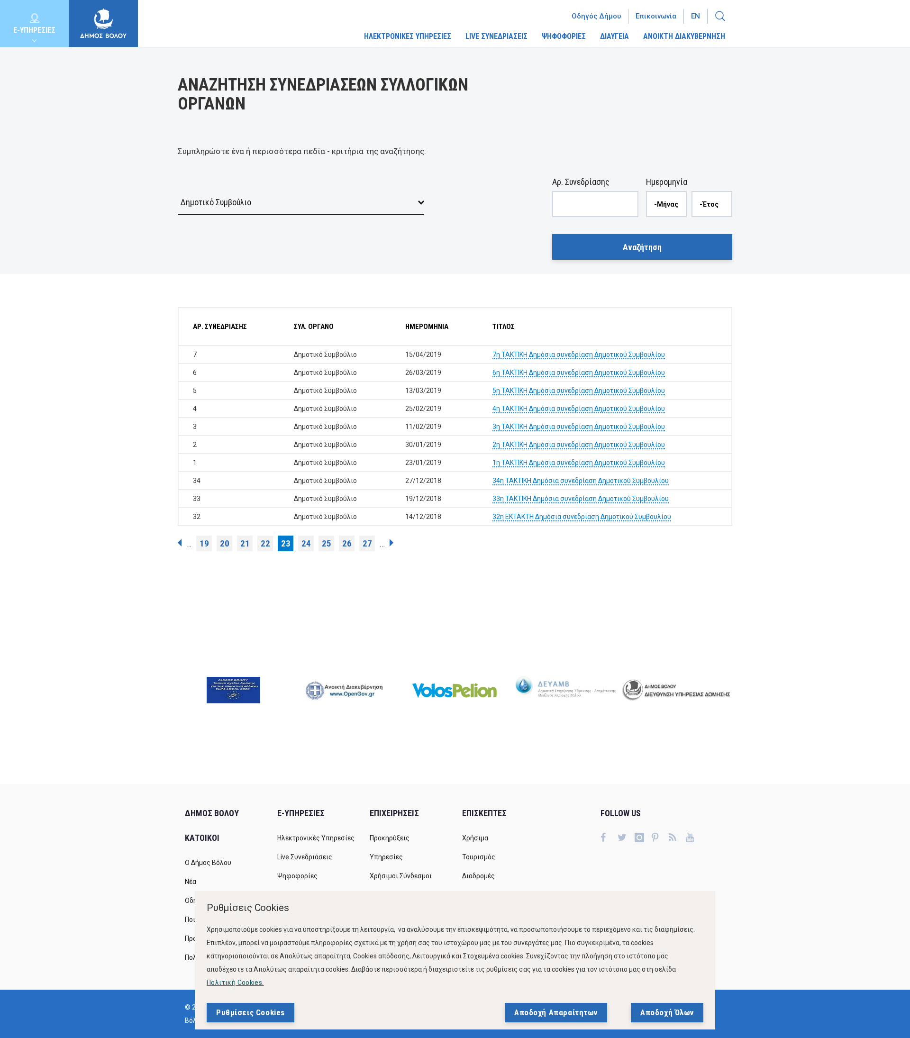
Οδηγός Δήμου (596, 16)
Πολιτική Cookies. (235, 982)
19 (204, 543)
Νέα (190, 881)
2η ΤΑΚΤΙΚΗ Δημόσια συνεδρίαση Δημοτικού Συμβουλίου (578, 444)
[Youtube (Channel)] (694, 838)
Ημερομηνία (666, 182)
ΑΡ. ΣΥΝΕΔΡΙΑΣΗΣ (220, 326)
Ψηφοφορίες (297, 876)
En (695, 16)
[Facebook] (609, 838)
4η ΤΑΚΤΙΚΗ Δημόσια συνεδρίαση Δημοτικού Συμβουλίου (578, 408)
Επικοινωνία (656, 16)
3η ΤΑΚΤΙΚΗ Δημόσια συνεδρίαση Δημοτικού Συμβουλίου (578, 426)
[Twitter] (626, 838)
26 (347, 543)
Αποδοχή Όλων (667, 1012)
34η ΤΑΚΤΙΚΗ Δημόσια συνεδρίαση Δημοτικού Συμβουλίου (580, 480)
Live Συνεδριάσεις (304, 857)
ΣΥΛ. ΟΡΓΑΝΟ (314, 326)
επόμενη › (391, 542)
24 (306, 543)
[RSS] (677, 838)
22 (265, 543)
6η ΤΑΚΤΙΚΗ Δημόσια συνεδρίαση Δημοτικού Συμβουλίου (578, 372)
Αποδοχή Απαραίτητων (556, 1012)
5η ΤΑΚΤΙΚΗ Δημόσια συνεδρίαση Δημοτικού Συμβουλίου (578, 390)
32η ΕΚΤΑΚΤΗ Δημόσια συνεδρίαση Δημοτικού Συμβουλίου (581, 516)
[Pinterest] (660, 838)
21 (245, 543)
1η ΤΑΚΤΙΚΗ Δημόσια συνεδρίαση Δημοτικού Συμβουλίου (578, 462)
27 (367, 543)
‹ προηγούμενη (180, 542)
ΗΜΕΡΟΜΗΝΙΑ (426, 326)
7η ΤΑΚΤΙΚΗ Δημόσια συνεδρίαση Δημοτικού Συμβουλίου (578, 354)
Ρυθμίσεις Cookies (250, 1012)
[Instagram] (643, 838)
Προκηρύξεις (390, 838)
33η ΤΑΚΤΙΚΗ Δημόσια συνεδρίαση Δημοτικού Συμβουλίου (580, 498)
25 (326, 543)
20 (224, 543)
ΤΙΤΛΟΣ (503, 326)
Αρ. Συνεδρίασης (581, 182)
